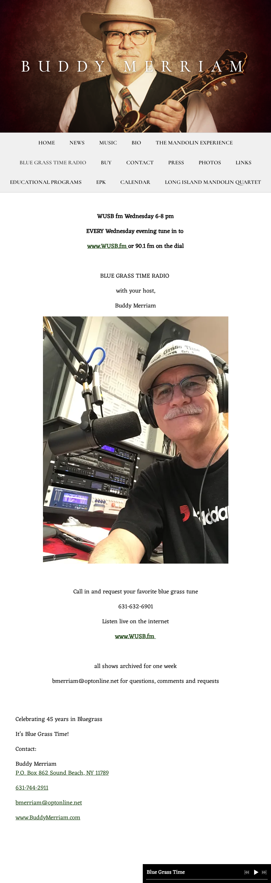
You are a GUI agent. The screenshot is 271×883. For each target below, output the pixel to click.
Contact (140, 162)
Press (176, 162)
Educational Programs (46, 182)
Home (46, 142)
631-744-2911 (32, 788)
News (77, 142)
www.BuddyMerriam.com (48, 817)
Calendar (135, 182)
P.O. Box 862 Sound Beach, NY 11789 (62, 773)
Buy (106, 162)
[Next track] (264, 872)
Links (244, 162)
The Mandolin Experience (194, 142)
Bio (136, 142)
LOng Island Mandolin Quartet (213, 182)
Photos (210, 162)
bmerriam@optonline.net (49, 803)
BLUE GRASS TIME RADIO (52, 162)
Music (108, 142)
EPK (101, 182)
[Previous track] (247, 872)
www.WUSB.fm (107, 246)
